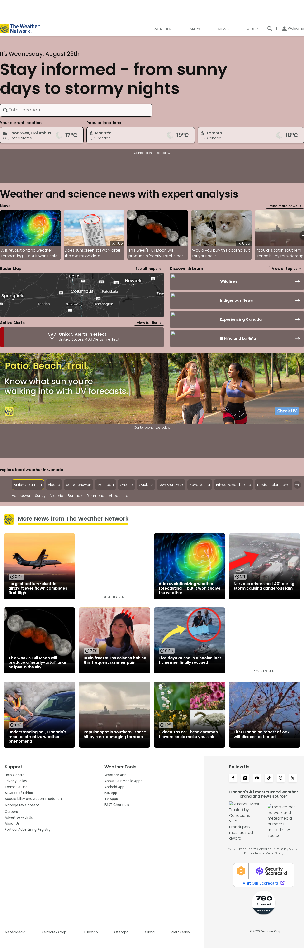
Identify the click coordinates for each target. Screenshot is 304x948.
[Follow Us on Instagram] (245, 778)
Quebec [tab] (146, 484)
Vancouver (21, 495)
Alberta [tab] (54, 484)
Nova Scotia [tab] (200, 484)
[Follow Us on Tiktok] (269, 778)
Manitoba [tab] (105, 484)
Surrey (40, 495)
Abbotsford (118, 495)
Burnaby (75, 495)
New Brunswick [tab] (171, 484)
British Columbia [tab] (28, 484)
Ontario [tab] (126, 484)
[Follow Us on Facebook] (233, 778)
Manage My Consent (22, 805)
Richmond (95, 495)
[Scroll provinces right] (297, 485)
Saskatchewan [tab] (78, 484)
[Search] (269, 28)
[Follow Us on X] (293, 778)
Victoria (56, 495)
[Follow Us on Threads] (281, 778)
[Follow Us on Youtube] (257, 778)
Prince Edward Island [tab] (233, 484)
